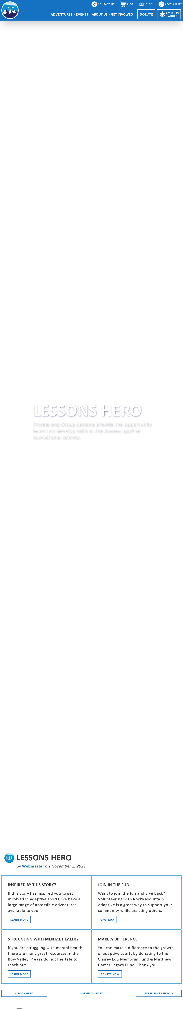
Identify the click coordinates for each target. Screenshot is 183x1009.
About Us (99, 14)
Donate (146, 14)
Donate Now (109, 974)
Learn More (19, 920)
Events (82, 14)
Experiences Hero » (158, 993)
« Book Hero (24, 993)
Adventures (61, 14)
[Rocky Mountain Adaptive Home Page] (10, 10)
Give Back (107, 920)
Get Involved (122, 14)
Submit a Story (91, 993)
